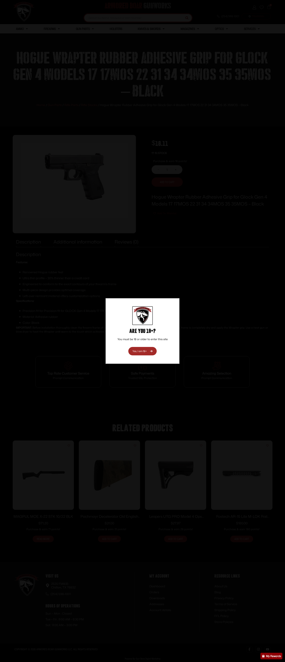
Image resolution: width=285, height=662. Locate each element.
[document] (142, 331)
